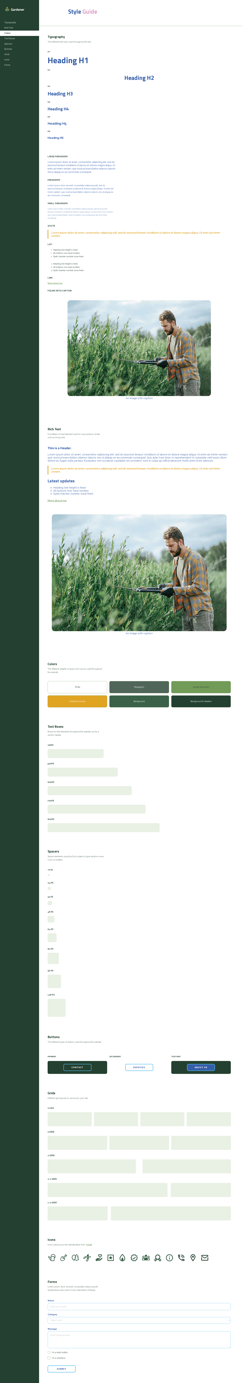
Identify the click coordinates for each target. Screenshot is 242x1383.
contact (77, 1067)
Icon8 (89, 1245)
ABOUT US (201, 1067)
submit (61, 1369)
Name (51, 1300)
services (139, 1067)
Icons (6, 60)
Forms (7, 65)
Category (52, 1314)
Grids (6, 54)
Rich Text (8, 28)
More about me (55, 283)
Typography (10, 22)
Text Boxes (9, 38)
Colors (7, 33)
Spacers (8, 44)
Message (52, 1329)
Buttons (8, 49)
